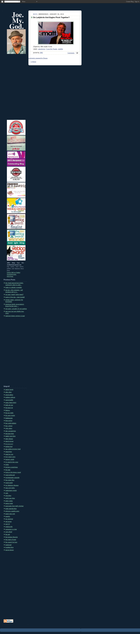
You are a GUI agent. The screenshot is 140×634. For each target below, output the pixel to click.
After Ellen (8, 392)
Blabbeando (9, 418)
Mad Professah (10, 475)
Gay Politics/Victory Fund (12, 449)
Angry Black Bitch (10, 402)
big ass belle (9, 413)
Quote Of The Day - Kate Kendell (15, 297)
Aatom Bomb (9, 389)
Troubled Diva (9, 547)
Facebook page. (12, 274)
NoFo (6, 493)
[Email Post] (76, 53)
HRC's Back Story (10, 457)
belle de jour (9, 405)
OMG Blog (8, 495)
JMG (41, 52)
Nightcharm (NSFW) (11, 490)
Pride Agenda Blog (11, 508)
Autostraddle (9, 400)
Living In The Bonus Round (13, 472)
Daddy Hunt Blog (10, 436)
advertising (41, 49)
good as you (9, 454)
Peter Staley (9, 501)
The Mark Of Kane (10, 539)
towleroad (8, 545)
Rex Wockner (9, 519)
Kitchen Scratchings (11, 467)
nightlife (60, 49)
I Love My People (51, 49)
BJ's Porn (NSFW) (10, 415)
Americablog (9, 395)
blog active (8, 420)
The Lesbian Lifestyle (11, 537)
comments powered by (38, 58)
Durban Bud (8, 446)
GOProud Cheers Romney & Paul (15, 316)
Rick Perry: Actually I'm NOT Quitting (16, 309)
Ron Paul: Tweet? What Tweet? (14, 294)
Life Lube (7, 470)
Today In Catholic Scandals (13, 287)
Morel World (9, 483)
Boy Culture (8, 426)
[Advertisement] (12, 352)
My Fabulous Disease (11, 485)
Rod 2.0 (7, 524)
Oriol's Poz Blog (10, 498)
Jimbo (7, 464)
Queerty (7, 516)
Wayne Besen (9, 550)
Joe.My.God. (16, 20)
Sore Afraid (8, 532)
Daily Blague (9, 439)
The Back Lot (9, 408)
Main (35, 14)
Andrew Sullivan (10, 397)
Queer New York (10, 514)
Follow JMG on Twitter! (13, 272)
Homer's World (9, 459)
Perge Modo (9, 503)
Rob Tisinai (8, 521)
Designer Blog (9, 433)
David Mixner (9, 441)
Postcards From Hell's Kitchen (14, 506)
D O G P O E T (9, 444)
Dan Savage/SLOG (10, 431)
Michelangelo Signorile (12, 477)
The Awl (7, 534)
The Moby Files (9, 480)
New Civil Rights (10, 488)
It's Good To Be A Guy (11, 462)
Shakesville (8, 526)
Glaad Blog (8, 451)
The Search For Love (11, 542)
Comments (71, 53)
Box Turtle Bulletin (10, 423)
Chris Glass (8, 428)
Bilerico (7, 410)
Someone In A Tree (11, 529)
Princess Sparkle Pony (12, 511)
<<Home (33, 62)
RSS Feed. (10, 276)
